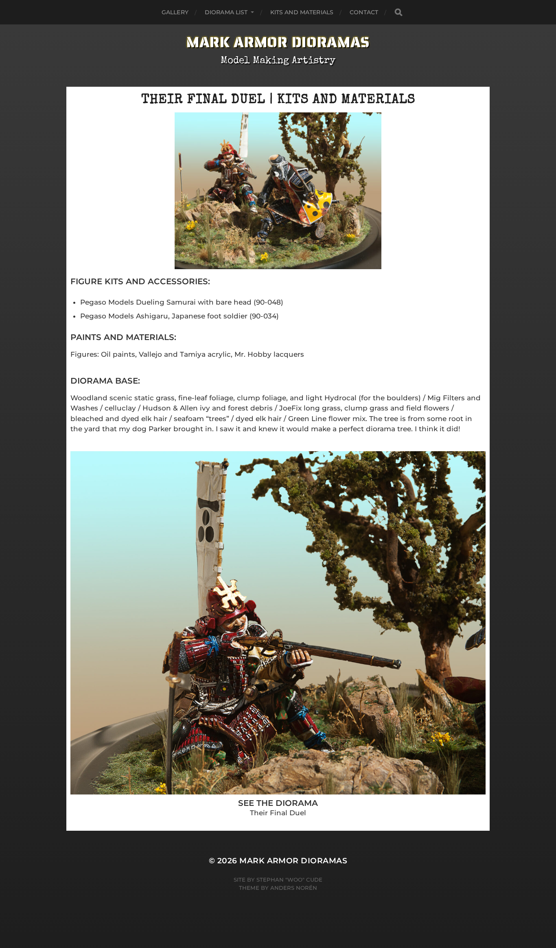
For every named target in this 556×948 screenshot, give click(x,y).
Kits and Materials (302, 12)
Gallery (175, 12)
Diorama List (226, 12)
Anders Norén (293, 887)
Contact (364, 12)
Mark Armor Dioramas (278, 42)
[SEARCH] (398, 12)
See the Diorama (278, 803)
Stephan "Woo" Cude (289, 879)
